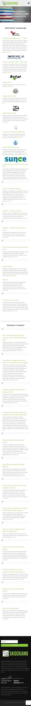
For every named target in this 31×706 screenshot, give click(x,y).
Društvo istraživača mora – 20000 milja (14, 62)
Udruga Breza (6, 82)
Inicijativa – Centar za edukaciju (12, 211)
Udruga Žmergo (7, 266)
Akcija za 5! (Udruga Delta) (10, 608)
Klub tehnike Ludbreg (9, 113)
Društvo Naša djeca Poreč (10, 147)
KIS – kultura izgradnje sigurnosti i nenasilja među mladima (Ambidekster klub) (14, 337)
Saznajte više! (8, 52)
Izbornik (28, 3)
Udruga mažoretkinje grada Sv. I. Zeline (14, 38)
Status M (5, 280)
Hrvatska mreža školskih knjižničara (13, 132)
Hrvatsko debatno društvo (10, 300)
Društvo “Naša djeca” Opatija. (11, 188)
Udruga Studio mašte (9, 96)
